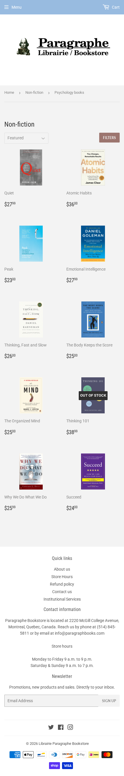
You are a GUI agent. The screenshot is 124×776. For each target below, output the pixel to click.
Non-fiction (34, 92)
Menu (17, 7)
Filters (109, 138)
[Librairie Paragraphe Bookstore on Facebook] (61, 728)
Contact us (62, 591)
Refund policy (62, 584)
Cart (115, 7)
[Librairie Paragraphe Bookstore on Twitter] (51, 728)
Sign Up (109, 701)
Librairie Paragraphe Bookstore (64, 743)
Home (9, 92)
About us (62, 569)
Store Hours (62, 576)
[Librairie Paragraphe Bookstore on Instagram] (70, 728)
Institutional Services (62, 599)
